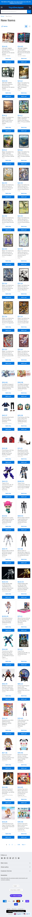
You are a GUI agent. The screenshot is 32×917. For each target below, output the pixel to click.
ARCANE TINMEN (6, 55)
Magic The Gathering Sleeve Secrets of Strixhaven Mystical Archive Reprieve (23, 287)
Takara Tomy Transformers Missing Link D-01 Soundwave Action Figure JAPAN (24, 485)
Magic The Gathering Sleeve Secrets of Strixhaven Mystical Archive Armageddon (8, 320)
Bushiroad (4, 390)
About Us (14, 909)
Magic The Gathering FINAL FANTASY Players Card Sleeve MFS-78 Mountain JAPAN (8, 120)
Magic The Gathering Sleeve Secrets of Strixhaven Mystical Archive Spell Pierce (23, 187)
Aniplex (19, 655)
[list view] (29, 26)
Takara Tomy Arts (22, 831)
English (15, 886)
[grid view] (26, 26)
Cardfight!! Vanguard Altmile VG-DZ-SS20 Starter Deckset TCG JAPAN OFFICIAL (7, 386)
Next (23, 844)
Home (2, 16)
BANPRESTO (20, 762)
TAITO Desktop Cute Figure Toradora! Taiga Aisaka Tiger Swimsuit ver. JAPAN (8, 826)
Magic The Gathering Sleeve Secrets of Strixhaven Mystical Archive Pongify (8, 287)
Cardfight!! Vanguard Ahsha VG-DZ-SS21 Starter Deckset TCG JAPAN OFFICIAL (23, 386)
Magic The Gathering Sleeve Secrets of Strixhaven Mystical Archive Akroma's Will (24, 353)
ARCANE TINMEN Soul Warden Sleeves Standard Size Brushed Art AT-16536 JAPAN (8, 51)
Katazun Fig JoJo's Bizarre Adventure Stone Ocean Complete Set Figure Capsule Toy (23, 826)
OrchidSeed (4, 624)
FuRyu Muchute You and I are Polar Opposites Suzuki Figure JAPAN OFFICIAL (23, 723)
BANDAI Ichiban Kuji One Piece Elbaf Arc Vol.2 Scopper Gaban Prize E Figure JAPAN (8, 688)
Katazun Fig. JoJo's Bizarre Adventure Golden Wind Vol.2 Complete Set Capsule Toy (23, 792)
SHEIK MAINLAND (6, 591)
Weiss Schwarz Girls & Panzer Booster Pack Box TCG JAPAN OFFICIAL (24, 620)
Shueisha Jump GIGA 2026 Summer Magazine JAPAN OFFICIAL (7, 722)
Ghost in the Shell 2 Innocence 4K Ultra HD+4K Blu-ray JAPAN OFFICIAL (8, 791)
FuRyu (19, 727)
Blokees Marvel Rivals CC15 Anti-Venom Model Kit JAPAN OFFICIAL (8, 553)
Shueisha (4, 726)
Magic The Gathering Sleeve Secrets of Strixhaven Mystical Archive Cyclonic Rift (8, 353)
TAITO (3, 829)
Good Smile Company (6, 423)
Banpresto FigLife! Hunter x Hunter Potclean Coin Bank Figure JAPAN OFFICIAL (23, 757)
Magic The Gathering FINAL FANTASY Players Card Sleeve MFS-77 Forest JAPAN (24, 120)
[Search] (29, 11)
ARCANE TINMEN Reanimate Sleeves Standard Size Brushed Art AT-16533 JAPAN (8, 86)
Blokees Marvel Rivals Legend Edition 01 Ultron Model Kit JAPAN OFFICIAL (24, 520)
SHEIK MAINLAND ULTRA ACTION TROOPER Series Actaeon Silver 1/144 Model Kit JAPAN (7, 586)
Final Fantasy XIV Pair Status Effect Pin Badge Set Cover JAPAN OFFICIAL (23, 419)
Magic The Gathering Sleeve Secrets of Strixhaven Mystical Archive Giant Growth (8, 220)
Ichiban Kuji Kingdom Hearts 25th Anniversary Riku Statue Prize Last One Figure (24, 688)
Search (8, 909)
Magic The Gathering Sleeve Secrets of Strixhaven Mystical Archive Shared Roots (24, 220)
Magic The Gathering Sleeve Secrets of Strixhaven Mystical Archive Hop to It (8, 187)
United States (15, 890)
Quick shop (8, 58)
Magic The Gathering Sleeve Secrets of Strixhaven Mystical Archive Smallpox (8, 253)
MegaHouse (20, 456)
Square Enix (20, 423)
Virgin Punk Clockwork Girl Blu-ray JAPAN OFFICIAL (24, 653)
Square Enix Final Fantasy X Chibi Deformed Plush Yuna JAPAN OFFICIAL (8, 757)
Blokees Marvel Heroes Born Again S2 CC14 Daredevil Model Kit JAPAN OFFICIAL (24, 553)
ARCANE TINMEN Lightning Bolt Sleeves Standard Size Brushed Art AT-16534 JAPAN (24, 51)
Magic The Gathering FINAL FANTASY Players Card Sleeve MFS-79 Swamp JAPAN (23, 86)
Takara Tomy (5, 490)
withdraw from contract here (16, 911)
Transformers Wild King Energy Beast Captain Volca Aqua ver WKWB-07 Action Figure (8, 654)
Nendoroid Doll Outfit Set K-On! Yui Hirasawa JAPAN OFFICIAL (8, 419)
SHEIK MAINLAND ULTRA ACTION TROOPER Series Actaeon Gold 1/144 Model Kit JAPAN (23, 586)
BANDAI (4, 691)
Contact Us (20, 909)
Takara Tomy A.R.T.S (22, 796)
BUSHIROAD (20, 624)
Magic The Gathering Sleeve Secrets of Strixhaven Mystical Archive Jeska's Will (23, 320)
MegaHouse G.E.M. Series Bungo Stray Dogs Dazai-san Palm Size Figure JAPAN (23, 452)
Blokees (19, 523)
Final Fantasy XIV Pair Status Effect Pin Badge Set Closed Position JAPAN (8, 452)
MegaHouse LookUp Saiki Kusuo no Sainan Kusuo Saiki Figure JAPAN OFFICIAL (8, 520)
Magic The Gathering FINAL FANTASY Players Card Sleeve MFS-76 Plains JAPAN (8, 154)
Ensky (19, 90)
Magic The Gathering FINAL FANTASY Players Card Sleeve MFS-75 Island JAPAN (24, 154)
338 (19, 844)
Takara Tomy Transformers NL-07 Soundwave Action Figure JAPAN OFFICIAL (7, 486)
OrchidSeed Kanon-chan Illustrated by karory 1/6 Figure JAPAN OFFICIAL (7, 620)
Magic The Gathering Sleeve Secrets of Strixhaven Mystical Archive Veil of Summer (23, 254)
